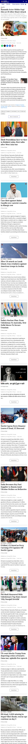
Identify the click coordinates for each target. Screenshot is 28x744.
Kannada (2, 113)
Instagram (18, 104)
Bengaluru (8, 111)
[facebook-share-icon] (7, 46)
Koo (10, 106)
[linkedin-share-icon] (10, 46)
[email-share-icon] (12, 46)
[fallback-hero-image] (14, 129)
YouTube (2, 106)
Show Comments (14, 116)
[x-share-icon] (5, 46)
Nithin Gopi (23, 111)
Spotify (23, 106)
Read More (14, 176)
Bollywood (3, 111)
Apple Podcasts (4, 107)
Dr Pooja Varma (4, 386)
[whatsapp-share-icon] (2, 46)
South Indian (14, 111)
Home (3, 4)
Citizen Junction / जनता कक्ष (18, 4)
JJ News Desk (4, 38)
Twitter (6, 106)
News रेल (8, 4)
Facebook (22, 104)
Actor (19, 111)
